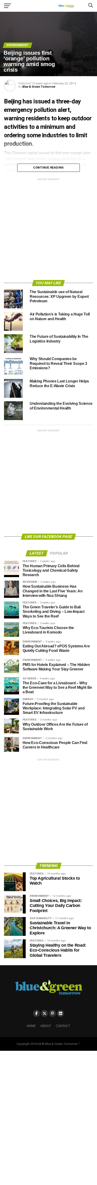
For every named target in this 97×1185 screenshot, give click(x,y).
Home (31, 1026)
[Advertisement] (48, 229)
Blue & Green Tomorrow (38, 86)
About (45, 1026)
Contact (63, 1026)
